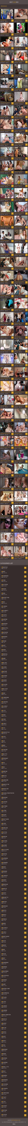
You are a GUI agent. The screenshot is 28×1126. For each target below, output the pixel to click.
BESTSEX (14, 2)
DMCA (14, 1124)
